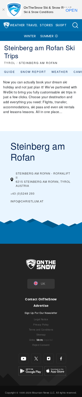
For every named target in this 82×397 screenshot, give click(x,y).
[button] (75, 25)
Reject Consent (40, 345)
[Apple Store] (55, 370)
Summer (47, 36)
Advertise (41, 305)
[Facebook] (61, 358)
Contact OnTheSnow (41, 299)
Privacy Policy (41, 324)
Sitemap (41, 334)
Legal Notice (41, 319)
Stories (46, 25)
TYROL (9, 63)
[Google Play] (30, 370)
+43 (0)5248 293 (22, 193)
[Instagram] (49, 358)
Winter (30, 36)
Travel (32, 25)
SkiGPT (61, 25)
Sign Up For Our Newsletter (41, 313)
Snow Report (33, 72)
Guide (9, 72)
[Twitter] (36, 358)
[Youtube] (23, 358)
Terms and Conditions (41, 329)
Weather (17, 25)
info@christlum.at (27, 201)
